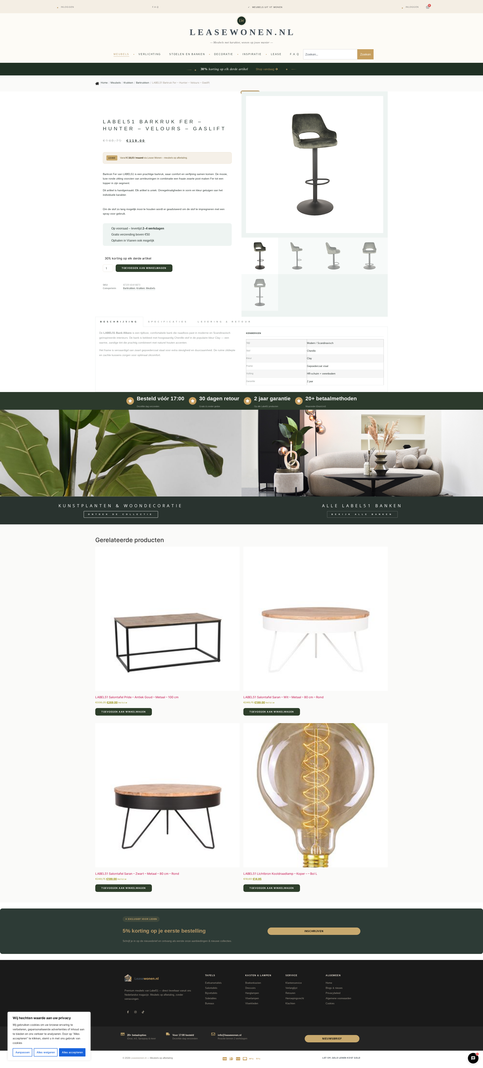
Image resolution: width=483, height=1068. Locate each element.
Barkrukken (142, 82)
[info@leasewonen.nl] (213, 1034)
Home (104, 82)
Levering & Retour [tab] (225, 322)
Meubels (116, 82)
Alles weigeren (46, 1052)
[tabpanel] (241, 359)
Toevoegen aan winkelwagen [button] (123, 711)
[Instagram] (135, 1012)
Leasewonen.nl (139, 1058)
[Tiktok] (143, 1012)
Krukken (128, 82)
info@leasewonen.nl (230, 1035)
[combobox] (330, 54)
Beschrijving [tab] (119, 322)
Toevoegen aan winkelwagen (144, 268)
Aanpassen (22, 1052)
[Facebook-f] (128, 1012)
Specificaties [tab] (168, 322)
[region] (49, 1036)
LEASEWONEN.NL (243, 32)
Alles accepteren (72, 1052)
